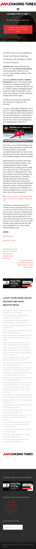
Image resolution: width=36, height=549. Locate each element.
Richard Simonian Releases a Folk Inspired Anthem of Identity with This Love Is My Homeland (16, 390)
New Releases (11, 502)
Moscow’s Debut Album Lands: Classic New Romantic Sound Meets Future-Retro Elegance (17, 417)
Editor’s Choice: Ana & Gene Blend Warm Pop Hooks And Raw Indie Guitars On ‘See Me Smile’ (17, 337)
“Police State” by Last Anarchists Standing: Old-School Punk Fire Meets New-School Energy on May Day (16, 424)
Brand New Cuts (12, 507)
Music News (11, 504)
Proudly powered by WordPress (11, 544)
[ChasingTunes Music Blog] (18, 4)
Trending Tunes (12, 511)
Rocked (29, 544)
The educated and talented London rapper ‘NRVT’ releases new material (10, 253)
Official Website (8, 236)
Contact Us (10, 513)
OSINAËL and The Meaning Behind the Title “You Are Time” (18, 29)
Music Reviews (11, 509)
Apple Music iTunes (9, 240)
